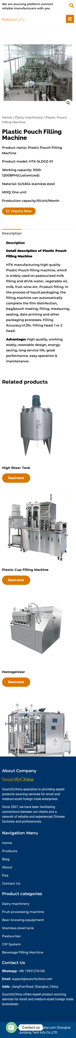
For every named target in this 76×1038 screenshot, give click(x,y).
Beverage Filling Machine (22, 952)
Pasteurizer (11, 936)
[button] (68, 103)
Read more (16, 478)
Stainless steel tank (18, 928)
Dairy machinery (29, 117)
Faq (5, 875)
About (7, 867)
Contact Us (11, 883)
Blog (6, 859)
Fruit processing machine (23, 912)
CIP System (11, 944)
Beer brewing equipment (23, 920)
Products (9, 851)
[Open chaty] (11, 1027)
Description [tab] (12, 233)
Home (7, 117)
